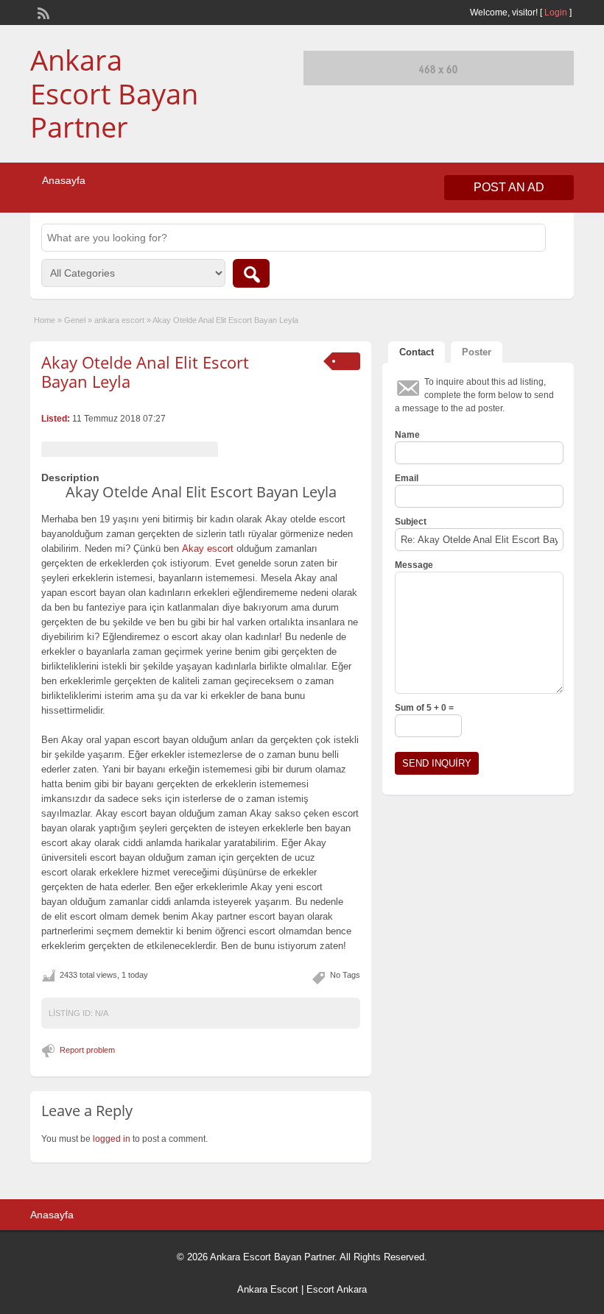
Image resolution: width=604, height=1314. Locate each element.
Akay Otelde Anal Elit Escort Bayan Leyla (145, 371)
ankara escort (119, 320)
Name (407, 435)
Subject (410, 521)
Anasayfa (63, 180)
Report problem (87, 1049)
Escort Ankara (336, 1289)
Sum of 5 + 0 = (424, 708)
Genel (74, 320)
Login (555, 12)
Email (406, 478)
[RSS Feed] (42, 12)
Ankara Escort (267, 1289)
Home (44, 320)
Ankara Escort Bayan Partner (114, 93)
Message (414, 565)
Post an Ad (509, 187)
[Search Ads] (251, 273)
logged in (111, 1139)
